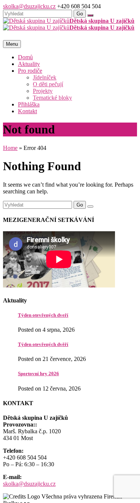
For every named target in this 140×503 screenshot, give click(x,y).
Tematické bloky (52, 97)
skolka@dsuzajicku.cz (29, 6)
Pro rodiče (30, 70)
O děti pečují (48, 84)
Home (10, 148)
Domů (25, 57)
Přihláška (29, 104)
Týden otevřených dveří (43, 315)
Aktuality (29, 64)
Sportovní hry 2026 (38, 373)
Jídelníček (44, 77)
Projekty (43, 91)
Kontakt (27, 111)
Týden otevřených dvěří (43, 344)
